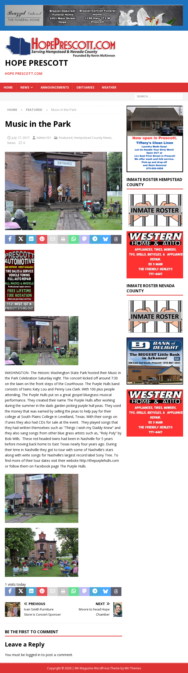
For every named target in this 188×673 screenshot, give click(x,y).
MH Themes (133, 668)
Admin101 (43, 137)
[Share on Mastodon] (84, 239)
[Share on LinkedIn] (31, 239)
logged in (33, 654)
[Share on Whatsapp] (74, 239)
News (24, 87)
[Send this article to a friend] (52, 239)
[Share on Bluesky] (105, 239)
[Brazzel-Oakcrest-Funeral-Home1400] (94, 23)
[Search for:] (158, 96)
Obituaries (85, 87)
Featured (65, 137)
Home (8, 87)
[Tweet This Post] (20, 239)
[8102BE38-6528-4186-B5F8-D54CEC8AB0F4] (19, 308)
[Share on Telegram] (95, 239)
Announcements (55, 87)
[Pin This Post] (42, 239)
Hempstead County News (93, 137)
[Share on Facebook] (10, 239)
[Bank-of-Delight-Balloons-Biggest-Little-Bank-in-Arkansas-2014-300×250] (155, 381)
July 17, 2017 (20, 137)
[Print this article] (63, 239)
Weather (109, 87)
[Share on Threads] (116, 239)
